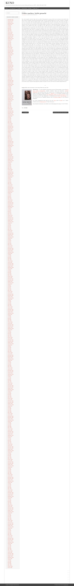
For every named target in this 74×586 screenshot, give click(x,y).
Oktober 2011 (10, 220)
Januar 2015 (10, 170)
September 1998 (11, 420)
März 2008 (9, 275)
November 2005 (10, 310)
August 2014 (10, 177)
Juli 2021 (9, 71)
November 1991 (10, 524)
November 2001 (10, 371)
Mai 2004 (9, 333)
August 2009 (10, 253)
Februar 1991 (10, 535)
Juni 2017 (9, 133)
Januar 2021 (10, 79)
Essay (55, 100)
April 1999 (9, 411)
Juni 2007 (9, 286)
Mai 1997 (9, 440)
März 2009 (9, 259)
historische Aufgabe (57, 97)
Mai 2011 (9, 226)
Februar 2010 (10, 245)
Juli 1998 (9, 422)
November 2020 (10, 81)
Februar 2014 (10, 184)
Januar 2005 (10, 323)
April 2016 (9, 151)
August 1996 (10, 451)
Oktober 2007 (10, 281)
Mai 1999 (9, 409)
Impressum (35, 8)
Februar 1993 (10, 505)
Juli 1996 (9, 453)
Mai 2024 (9, 28)
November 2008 (10, 264)
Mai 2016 (9, 150)
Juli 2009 (9, 254)
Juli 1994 (9, 483)
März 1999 (9, 412)
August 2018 (10, 116)
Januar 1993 (10, 506)
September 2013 (11, 191)
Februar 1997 (10, 444)
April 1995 (9, 472)
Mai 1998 (9, 425)
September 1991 (11, 526)
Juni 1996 (9, 454)
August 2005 (10, 314)
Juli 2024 (9, 25)
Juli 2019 (9, 102)
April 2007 (9, 289)
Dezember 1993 (10, 492)
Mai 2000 (9, 394)
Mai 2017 (9, 135)
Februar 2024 (10, 32)
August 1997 (10, 436)
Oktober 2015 (10, 159)
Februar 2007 (10, 291)
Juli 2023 (9, 41)
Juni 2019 (9, 103)
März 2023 (9, 46)
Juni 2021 (9, 72)
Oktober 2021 (10, 67)
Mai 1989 (9, 562)
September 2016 (11, 145)
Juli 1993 (9, 498)
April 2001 (9, 380)
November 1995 (10, 463)
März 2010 (9, 244)
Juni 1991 (9, 530)
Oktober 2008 (10, 266)
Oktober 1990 (10, 540)
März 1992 (9, 519)
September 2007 (11, 282)
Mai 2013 (9, 196)
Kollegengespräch (43, 101)
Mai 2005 (9, 318)
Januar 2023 (10, 48)
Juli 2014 (9, 178)
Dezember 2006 (10, 294)
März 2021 (9, 76)
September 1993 (11, 496)
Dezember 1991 (10, 523)
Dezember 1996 (10, 446)
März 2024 (9, 30)
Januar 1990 (10, 552)
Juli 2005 (9, 315)
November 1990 (10, 539)
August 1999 (10, 406)
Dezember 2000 (10, 385)
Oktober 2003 (10, 342)
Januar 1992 (10, 521)
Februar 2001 (10, 383)
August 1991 (10, 528)
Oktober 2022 (10, 52)
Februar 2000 (10, 398)
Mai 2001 (9, 379)
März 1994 (9, 488)
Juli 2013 (9, 193)
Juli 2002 (9, 361)
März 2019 (9, 107)
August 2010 (10, 238)
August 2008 (10, 268)
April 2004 (9, 334)
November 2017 (10, 127)
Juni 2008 (9, 271)
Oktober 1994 (10, 479)
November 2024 (10, 20)
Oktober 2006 (10, 296)
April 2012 (9, 212)
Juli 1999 (9, 407)
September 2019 (11, 99)
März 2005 (9, 320)
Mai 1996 (9, 455)
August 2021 (10, 70)
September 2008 (11, 267)
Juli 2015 (9, 163)
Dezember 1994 (10, 477)
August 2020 (10, 85)
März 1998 (9, 427)
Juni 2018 (9, 118)
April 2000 (9, 395)
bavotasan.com (66, 584)
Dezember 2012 (10, 202)
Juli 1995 (9, 468)
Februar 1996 (10, 459)
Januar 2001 (10, 384)
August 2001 (10, 375)
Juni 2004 (9, 332)
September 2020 (11, 84)
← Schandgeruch (25, 112)
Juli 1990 (9, 544)
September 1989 (11, 557)
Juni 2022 (9, 57)
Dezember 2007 (10, 278)
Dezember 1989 (10, 553)
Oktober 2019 (10, 98)
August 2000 (10, 390)
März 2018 (9, 122)
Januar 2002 (10, 369)
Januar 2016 (10, 155)
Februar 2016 (10, 154)
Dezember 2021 (10, 65)
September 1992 (11, 511)
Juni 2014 (9, 179)
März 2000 (9, 397)
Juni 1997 (9, 439)
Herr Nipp (24, 14)
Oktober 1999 (10, 403)
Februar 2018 (10, 123)
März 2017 (9, 137)
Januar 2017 (10, 140)
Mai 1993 (9, 501)
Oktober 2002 (10, 357)
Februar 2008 (10, 276)
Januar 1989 (10, 567)
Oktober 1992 (10, 510)
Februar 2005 (10, 322)
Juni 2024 (9, 27)
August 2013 (10, 192)
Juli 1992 (9, 514)
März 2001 (9, 381)
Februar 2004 (10, 337)
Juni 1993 (9, 500)
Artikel (61, 100)
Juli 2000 (9, 392)
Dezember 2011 (10, 217)
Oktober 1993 (10, 495)
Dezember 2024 (10, 19)
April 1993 (9, 502)
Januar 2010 (10, 247)
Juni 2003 (9, 347)
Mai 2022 (9, 58)
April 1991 (9, 533)
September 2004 (11, 328)
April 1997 (9, 441)
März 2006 (9, 305)
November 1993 (10, 493)
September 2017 (11, 130)
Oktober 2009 (10, 250)
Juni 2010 (9, 240)
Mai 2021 (9, 74)
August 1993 (10, 497)
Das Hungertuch (13, 8)
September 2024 (11, 23)
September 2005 (11, 313)
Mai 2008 (9, 272)
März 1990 (9, 549)
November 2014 (10, 173)
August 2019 (10, 100)
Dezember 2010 (10, 233)
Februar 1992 (10, 520)
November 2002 (10, 356)
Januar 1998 (10, 430)
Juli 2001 (9, 376)
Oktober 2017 (10, 128)
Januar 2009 (10, 262)
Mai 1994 (9, 486)
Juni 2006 (9, 301)
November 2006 (10, 295)
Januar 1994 (10, 491)
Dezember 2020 (10, 80)
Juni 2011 (9, 225)
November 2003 (10, 341)
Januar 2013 (10, 201)
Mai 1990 (9, 547)
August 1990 (10, 543)
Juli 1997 (9, 437)
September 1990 (11, 542)
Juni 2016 (9, 149)
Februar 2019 (10, 108)
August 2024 (10, 24)
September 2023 (11, 38)
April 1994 (9, 487)
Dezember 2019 (10, 95)
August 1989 (10, 558)
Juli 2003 (9, 346)
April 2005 (9, 319)
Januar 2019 (10, 109)
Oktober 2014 (10, 174)
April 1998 (9, 426)
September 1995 (11, 465)
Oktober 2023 (10, 37)
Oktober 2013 (10, 189)
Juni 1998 (9, 423)
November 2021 (10, 66)
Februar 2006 (10, 306)
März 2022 (9, 61)
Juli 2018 (9, 117)
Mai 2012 (9, 211)
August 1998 (10, 421)
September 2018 (11, 114)
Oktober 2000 (10, 388)
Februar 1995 (10, 474)
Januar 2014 (10, 186)
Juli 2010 (9, 239)
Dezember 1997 (10, 431)
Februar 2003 (10, 352)
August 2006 (10, 299)
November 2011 (10, 219)
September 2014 (11, 175)
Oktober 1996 (10, 449)
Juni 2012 (9, 210)
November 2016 (10, 142)
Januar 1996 (10, 460)
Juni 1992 (9, 515)
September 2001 (11, 374)
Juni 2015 (9, 164)
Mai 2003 (9, 348)
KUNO (10, 3)
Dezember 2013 (10, 187)
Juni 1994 (9, 484)
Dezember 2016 (10, 141)
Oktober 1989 (10, 556)
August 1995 (10, 467)
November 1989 (10, 554)
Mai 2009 (9, 257)
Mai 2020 (9, 89)
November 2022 (10, 51)
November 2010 (10, 234)
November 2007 (10, 280)
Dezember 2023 (10, 34)
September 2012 (11, 206)
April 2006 (9, 304)
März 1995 (9, 473)
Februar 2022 (10, 62)
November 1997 (10, 432)
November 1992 (10, 509)
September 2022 (11, 53)
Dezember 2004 (10, 324)
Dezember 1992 (10, 507)
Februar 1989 (10, 566)
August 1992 (10, 512)
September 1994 (11, 481)
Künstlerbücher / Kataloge (27, 8)
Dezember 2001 (10, 370)
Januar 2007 (10, 292)
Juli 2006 (9, 300)
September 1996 (11, 450)
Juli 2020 (9, 86)
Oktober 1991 (10, 525)
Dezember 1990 (10, 538)
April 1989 (9, 563)
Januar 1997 (10, 445)
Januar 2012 (10, 216)
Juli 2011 (9, 224)
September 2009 (11, 252)
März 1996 (9, 458)
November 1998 (10, 417)
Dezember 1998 (10, 416)
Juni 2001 (9, 378)
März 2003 (9, 351)
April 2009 (9, 258)
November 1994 (10, 478)
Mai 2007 (9, 287)
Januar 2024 (10, 33)
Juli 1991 (9, 529)
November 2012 (10, 203)
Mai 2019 (9, 104)
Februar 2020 (10, 93)
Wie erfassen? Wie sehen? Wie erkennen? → (61, 112)
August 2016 (10, 146)
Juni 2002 (9, 362)
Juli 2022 (9, 56)
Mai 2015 (9, 165)
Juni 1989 (9, 561)
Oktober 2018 (10, 113)
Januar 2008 (10, 277)
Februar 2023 (10, 47)
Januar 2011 (10, 231)
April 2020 (9, 90)
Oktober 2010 (10, 235)
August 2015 (10, 161)
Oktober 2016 (10, 144)
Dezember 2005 (10, 309)
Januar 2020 (10, 94)
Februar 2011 (10, 230)
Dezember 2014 (10, 172)
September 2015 (11, 160)
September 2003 (11, 343)
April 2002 (9, 365)
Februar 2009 (10, 261)
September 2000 (11, 389)
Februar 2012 (10, 215)
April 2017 (9, 136)
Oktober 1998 (10, 418)
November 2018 (10, 112)
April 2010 (9, 243)
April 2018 (9, 121)
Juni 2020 (9, 88)
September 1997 (11, 435)
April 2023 (9, 44)
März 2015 (9, 168)
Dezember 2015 (10, 156)
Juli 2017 (9, 132)
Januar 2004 (10, 338)
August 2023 (10, 39)
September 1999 (11, 404)
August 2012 (10, 207)
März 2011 (9, 229)
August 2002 (10, 360)
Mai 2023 (9, 43)
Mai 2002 (9, 364)
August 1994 (10, 482)
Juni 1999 (9, 408)
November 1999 (10, 402)
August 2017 (10, 131)
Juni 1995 (9, 469)
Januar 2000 (10, 399)
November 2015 (10, 158)
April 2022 (9, 60)
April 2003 (9, 350)
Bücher (6, 8)
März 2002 (9, 366)
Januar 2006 (10, 308)
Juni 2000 (9, 393)
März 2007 (9, 290)
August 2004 (10, 329)
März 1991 (9, 534)
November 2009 (10, 249)
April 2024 (9, 29)
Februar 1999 (10, 413)
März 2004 (9, 336)
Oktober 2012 (10, 205)
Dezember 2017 (10, 126)
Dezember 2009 (10, 248)
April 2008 (9, 273)
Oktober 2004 (10, 327)
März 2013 (9, 198)
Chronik (18, 8)
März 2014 (9, 183)
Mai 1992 (9, 516)
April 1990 (9, 548)
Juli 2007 (9, 285)
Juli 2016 (9, 147)
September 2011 (10, 221)
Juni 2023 (9, 42)
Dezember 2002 (10, 355)
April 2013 (9, 197)
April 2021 (9, 75)
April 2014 (9, 182)
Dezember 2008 (10, 263)
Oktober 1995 (10, 464)
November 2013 (10, 188)
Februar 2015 (10, 169)
